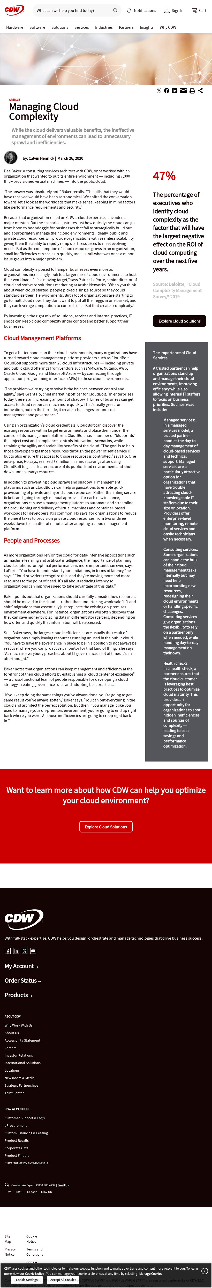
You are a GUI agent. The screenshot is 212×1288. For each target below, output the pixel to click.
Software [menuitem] (37, 27)
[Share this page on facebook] (166, 91)
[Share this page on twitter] (159, 91)
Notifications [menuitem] (145, 10)
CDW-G (18, 1192)
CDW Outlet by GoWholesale (26, 1163)
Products (17, 995)
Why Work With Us (19, 1025)
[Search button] (115, 10)
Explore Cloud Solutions (180, 321)
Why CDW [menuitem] (168, 27)
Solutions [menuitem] (59, 27)
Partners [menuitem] (126, 27)
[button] (199, 10)
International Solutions (23, 1062)
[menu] (141, 10)
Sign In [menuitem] (178, 10)
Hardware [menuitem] (14, 27)
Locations (12, 1070)
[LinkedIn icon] (16, 951)
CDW (8, 1192)
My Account (20, 966)
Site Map (8, 1239)
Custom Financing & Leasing (26, 1133)
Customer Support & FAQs (25, 1118)
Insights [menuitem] (147, 27)
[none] (14, 27)
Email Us (63, 1185)
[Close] (203, 1270)
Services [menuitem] (81, 27)
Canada (32, 1192)
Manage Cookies (150, 1273)
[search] (69, 10)
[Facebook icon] (8, 951)
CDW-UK (46, 1192)
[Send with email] (183, 92)
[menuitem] (129, 10)
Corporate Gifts (16, 1148)
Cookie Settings (27, 1280)
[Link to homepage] (13, 10)
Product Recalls (17, 1140)
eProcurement (16, 1125)
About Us (12, 1032)
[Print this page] (192, 91)
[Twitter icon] (25, 951)
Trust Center (14, 1093)
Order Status (21, 980)
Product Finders (17, 1155)
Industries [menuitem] (104, 27)
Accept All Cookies (63, 1280)
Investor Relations (19, 1055)
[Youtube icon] (33, 951)
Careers (10, 1047)
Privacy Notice (10, 1252)
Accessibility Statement (22, 1040)
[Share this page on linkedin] (174, 91)
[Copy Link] (200, 91)
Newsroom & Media (19, 1077)
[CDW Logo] (13, 10)
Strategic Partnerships (21, 1085)
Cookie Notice (31, 1239)
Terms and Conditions (34, 1252)
